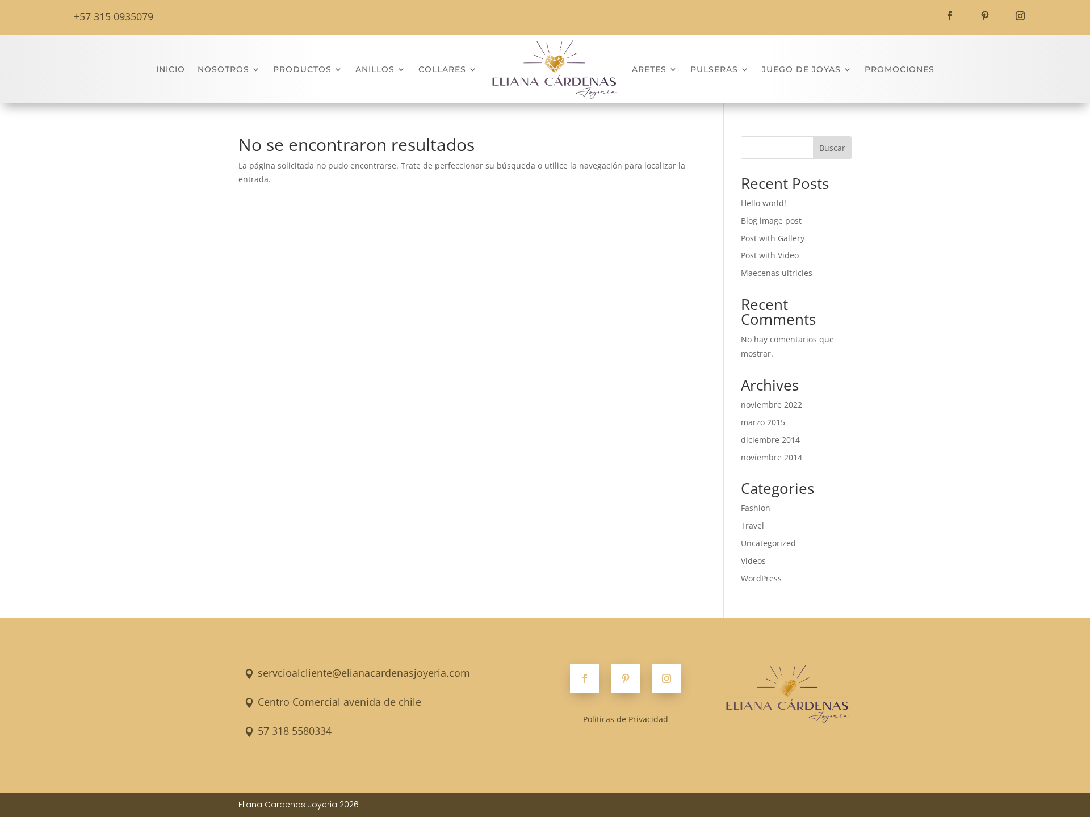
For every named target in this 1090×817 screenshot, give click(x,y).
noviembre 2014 (771, 457)
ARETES (649, 69)
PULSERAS (714, 69)
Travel (752, 525)
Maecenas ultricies (776, 272)
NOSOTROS (223, 69)
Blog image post (771, 220)
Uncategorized (768, 543)
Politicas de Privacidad (625, 719)
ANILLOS (375, 69)
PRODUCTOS (302, 69)
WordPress (761, 578)
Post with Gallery (772, 238)
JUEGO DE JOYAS (801, 69)
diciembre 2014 (770, 439)
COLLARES (442, 69)
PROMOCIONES (899, 69)
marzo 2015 (763, 422)
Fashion (755, 507)
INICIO (170, 69)
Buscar (832, 148)
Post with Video (770, 255)
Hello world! (763, 203)
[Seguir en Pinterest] (985, 16)
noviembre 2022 (771, 404)
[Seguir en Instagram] (1020, 16)
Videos (753, 560)
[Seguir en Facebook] (950, 16)
